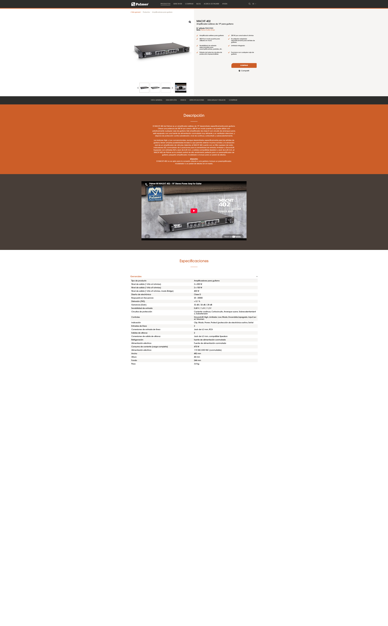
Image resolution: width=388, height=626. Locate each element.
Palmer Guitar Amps (208, 30)
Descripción (171, 100)
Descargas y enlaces (216, 100)
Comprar (244, 65)
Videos (183, 100)
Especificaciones (197, 100)
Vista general (156, 100)
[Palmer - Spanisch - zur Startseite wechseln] (138, 3)
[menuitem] (165, 4)
